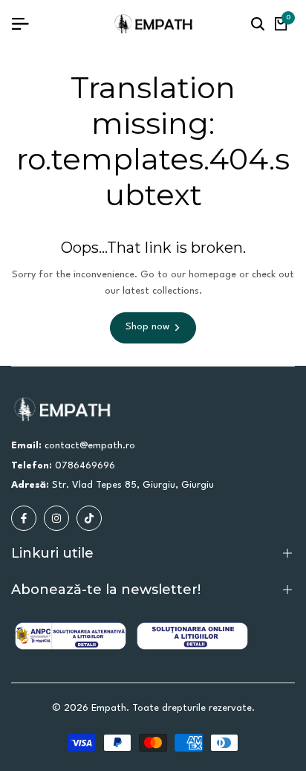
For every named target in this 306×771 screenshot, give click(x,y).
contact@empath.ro (90, 446)
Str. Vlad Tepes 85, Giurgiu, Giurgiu (133, 485)
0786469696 (85, 466)
